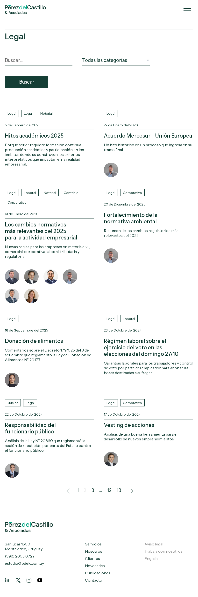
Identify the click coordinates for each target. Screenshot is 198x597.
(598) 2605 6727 (20, 556)
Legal (11, 113)
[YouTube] (39, 580)
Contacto (93, 580)
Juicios (12, 403)
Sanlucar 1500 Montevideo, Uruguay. (24, 546)
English (151, 558)
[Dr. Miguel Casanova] (31, 276)
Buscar (26, 82)
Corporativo (17, 202)
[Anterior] (68, 490)
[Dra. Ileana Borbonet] (12, 380)
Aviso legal (153, 544)
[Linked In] (7, 580)
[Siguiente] (129, 490)
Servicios (93, 544)
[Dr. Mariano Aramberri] (12, 470)
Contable (71, 193)
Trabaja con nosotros (163, 551)
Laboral (30, 193)
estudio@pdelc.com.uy (24, 563)
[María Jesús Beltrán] (31, 296)
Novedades (95, 565)
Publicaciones (97, 572)
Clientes (92, 558)
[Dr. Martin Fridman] (111, 170)
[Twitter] (18, 580)
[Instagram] (29, 580)
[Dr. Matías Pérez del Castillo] (12, 276)
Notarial (46, 113)
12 (109, 490)
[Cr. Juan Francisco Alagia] (12, 296)
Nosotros (93, 551)
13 (118, 490)
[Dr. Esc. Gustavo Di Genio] (50, 276)
